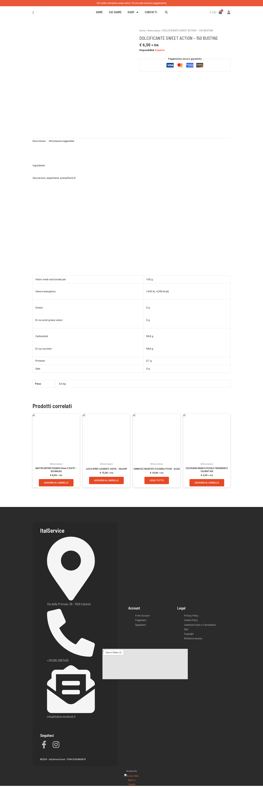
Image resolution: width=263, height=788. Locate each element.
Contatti (151, 12)
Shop (131, 12)
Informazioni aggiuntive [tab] (61, 141)
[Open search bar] (166, 12)
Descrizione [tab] (39, 141)
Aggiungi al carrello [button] (56, 483)
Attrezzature (154, 30)
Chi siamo (115, 12)
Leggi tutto (157, 480)
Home (99, 12)
